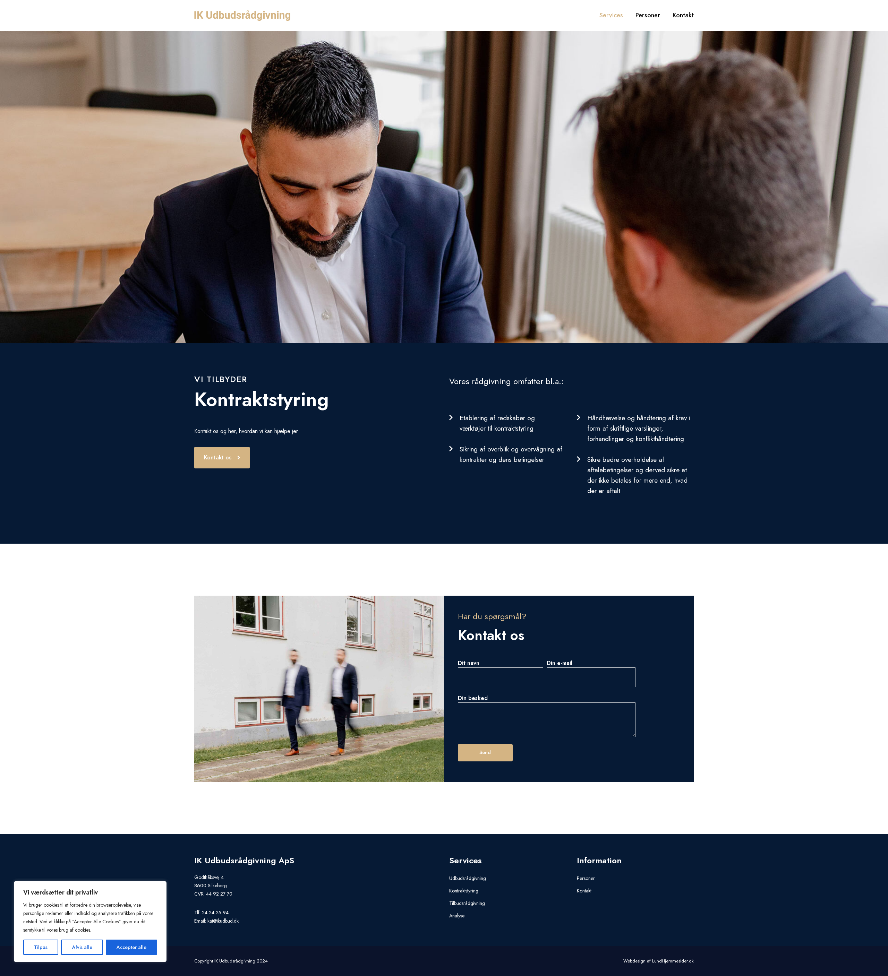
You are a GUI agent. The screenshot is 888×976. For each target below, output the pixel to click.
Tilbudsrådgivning (467, 903)
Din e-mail (559, 663)
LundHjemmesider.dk (673, 961)
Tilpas (41, 947)
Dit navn (468, 663)
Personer (586, 878)
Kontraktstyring (463, 890)
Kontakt (584, 890)
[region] (90, 921)
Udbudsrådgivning (467, 878)
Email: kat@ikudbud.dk (216, 920)
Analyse (456, 915)
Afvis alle (82, 947)
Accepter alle (131, 947)
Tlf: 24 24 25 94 (211, 912)
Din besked (473, 698)
